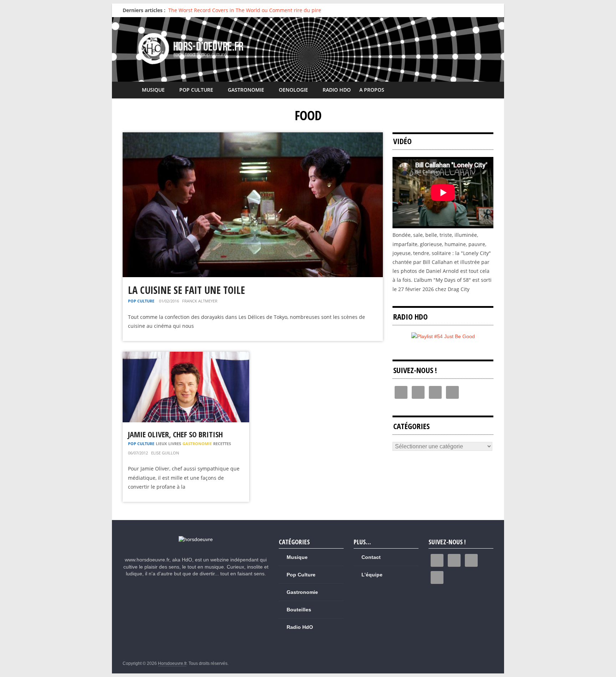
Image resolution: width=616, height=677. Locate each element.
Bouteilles (299, 609)
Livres (174, 443)
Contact (371, 557)
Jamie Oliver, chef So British (175, 434)
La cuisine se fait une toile (186, 290)
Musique (153, 89)
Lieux (161, 443)
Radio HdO (337, 89)
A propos (371, 89)
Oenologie (293, 89)
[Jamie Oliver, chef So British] (186, 356)
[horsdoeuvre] (196, 539)
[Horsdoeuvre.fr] (308, 49)
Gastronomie (246, 89)
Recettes (222, 443)
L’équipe (372, 574)
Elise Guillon (165, 452)
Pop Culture (196, 89)
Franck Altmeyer (199, 301)
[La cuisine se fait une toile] (253, 137)
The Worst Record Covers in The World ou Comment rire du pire (244, 10)
